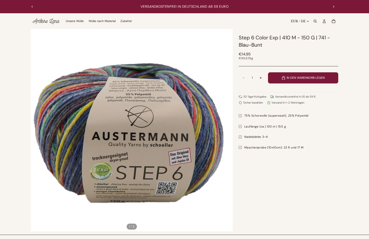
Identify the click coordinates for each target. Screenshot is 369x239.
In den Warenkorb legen (306, 78)
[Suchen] (315, 21)
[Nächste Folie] (333, 6)
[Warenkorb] (333, 21)
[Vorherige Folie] (32, 6)
